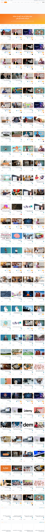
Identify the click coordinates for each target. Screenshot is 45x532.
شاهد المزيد (2, 42)
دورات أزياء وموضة (41, 246)
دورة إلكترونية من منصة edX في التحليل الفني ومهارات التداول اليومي (39, 385)
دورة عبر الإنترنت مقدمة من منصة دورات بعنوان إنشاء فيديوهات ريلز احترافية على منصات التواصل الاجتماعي (6, 211)
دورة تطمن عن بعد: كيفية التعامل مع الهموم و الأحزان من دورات (17, 342)
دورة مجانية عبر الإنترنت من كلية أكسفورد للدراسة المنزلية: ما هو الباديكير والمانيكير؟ (6, 487)
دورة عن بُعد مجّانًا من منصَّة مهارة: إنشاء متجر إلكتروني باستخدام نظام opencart (17, 414)
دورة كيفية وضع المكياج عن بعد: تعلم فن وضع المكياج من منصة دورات (17, 487)
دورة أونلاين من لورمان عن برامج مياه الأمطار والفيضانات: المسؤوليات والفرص (6, 298)
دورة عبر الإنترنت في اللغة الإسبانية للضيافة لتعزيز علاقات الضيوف (39, 283)
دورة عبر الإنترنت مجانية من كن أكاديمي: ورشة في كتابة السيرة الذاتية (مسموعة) (17, 80)
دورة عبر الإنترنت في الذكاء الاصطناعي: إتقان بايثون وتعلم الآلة (6, 400)
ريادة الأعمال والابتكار (41, 260)
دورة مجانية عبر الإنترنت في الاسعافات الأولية (40, 239)
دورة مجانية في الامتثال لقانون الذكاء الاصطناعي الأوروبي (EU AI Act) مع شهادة (17, 167)
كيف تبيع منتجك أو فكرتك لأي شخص (7, 65)
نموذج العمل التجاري (20, 268)
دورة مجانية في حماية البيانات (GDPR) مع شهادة (17, 457)
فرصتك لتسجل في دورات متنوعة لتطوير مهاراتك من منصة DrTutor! (17, 182)
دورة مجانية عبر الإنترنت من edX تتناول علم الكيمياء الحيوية (17, 298)
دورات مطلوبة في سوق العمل (40, 71)
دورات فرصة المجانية (41, 42)
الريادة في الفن (20, 108)
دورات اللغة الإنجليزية (41, 493)
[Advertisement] (22, 530)
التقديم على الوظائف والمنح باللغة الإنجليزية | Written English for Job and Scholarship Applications (17, 501)
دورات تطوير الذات (41, 57)
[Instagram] (37, 0)
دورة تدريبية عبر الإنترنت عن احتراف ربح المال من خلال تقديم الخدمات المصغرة (28, 414)
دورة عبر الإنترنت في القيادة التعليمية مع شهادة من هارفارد (28, 182)
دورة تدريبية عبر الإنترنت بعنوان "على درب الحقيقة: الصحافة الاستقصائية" (29, 211)
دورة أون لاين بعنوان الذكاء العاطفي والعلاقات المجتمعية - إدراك (6, 327)
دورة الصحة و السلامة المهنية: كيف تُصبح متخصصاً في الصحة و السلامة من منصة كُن (17, 472)
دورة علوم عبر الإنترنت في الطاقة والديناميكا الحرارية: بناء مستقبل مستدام (40, 298)
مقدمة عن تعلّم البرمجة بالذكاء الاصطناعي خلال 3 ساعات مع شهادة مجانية (17, 400)
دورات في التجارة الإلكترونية (40, 435)
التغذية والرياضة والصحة (41, 187)
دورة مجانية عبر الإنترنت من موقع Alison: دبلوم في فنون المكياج (28, 487)
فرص (40, 2)
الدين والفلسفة (42, 333)
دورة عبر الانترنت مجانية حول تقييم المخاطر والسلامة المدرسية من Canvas (7, 472)
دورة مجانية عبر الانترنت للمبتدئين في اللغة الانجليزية (40, 36)
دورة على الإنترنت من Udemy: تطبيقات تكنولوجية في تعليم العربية (7, 516)
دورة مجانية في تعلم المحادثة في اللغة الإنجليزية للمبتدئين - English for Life (6, 51)
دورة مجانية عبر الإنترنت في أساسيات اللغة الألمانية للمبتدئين (17, 95)
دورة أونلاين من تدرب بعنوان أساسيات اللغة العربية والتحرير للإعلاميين (17, 211)
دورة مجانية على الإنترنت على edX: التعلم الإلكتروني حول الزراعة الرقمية (6, 356)
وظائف (31, 2)
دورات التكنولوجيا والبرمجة (40, 129)
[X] (38, 0)
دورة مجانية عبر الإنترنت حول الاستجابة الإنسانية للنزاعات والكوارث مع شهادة (28, 240)
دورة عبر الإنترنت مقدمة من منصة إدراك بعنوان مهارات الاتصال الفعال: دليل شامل (6, 80)
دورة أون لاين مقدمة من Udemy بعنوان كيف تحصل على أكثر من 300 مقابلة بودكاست (6, 429)
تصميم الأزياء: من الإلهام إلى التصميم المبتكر (17, 254)
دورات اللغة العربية (41, 507)
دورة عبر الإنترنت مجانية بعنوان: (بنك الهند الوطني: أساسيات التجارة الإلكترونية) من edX (17, 443)
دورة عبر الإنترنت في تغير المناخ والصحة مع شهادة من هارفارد (28, 356)
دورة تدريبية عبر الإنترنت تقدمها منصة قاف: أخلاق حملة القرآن (28, 342)
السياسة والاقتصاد (41, 304)
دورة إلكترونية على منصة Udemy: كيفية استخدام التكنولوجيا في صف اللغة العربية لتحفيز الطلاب (17, 516)
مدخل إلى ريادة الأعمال (30, 268)
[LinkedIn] (36, 0)
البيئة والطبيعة (42, 347)
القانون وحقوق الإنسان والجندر (40, 158)
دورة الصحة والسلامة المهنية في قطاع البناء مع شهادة (17, 371)
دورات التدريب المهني (41, 362)
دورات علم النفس (41, 144)
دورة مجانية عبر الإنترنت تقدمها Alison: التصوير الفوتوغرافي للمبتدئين (17, 124)
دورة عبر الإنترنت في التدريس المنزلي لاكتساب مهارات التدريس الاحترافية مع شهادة (40, 182)
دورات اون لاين (37, 2)
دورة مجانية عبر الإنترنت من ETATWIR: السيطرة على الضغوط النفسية (39, 65)
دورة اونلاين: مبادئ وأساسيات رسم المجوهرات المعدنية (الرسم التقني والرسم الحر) (6, 109)
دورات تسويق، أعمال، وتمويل (40, 217)
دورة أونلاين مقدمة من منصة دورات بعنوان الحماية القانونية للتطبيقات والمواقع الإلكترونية (6, 167)
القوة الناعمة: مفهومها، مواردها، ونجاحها (7, 312)
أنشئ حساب (6, 2)
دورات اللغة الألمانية (41, 522)
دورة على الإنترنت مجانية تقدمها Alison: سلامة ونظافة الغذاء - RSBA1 (17, 196)
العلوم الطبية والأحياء (41, 231)
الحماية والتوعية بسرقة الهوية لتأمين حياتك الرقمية (29, 458)
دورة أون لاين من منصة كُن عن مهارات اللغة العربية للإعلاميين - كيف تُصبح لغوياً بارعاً (28, 516)
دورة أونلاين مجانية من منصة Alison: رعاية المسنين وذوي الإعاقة (6, 196)
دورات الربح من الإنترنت (41, 405)
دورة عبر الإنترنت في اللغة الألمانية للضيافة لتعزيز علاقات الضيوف (6, 283)
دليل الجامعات (15, 2)
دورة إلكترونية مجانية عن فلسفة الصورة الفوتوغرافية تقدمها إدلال (40, 124)
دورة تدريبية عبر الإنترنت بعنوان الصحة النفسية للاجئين (17, 327)
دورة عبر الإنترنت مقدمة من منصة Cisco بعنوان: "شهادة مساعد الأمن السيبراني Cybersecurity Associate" (6, 458)
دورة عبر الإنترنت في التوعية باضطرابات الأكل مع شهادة (17, 153)
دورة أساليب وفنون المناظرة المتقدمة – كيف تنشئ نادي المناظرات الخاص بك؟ (39, 167)
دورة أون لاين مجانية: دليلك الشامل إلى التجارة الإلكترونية (6, 443)
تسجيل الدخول (2, 2)
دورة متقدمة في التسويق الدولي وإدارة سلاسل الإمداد (28, 371)
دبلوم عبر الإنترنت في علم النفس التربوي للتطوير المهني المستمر (6, 182)
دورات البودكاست (41, 420)
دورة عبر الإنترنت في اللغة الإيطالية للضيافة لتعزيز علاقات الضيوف (28, 283)
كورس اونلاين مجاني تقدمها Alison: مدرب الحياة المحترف (39, 196)
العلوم (43, 289)
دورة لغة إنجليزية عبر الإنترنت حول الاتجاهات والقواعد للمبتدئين (6, 501)
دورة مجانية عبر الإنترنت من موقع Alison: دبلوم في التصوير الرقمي (6, 36)
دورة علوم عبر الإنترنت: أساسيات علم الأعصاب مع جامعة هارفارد (17, 240)
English (11, 0)
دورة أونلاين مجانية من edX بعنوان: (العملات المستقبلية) (6, 385)
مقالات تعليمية (25, 2)
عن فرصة (8, 0)
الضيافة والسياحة (41, 275)
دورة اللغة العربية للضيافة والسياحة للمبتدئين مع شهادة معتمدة (17, 283)
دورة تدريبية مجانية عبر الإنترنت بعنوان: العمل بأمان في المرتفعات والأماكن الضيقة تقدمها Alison (28, 472)
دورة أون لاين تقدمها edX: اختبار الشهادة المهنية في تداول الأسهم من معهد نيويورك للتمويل (28, 385)
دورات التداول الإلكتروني (41, 376)
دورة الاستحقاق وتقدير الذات (30, 326)
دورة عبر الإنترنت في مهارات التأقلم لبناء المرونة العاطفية (6, 153)
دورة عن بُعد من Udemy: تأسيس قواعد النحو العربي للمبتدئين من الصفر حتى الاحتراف (39, 516)
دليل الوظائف (19, 2)
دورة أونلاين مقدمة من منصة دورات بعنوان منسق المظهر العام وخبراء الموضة (28, 254)
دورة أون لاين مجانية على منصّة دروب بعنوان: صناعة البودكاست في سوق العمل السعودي (17, 429)
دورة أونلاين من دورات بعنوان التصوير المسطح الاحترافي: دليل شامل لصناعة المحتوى (6, 124)
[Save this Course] (43, 37)
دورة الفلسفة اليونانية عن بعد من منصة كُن (6, 341)
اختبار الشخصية (28, 2)
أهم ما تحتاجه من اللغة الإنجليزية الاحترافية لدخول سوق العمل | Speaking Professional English (28, 51)
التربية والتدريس (42, 173)
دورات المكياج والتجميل (41, 478)
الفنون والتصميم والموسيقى (40, 100)
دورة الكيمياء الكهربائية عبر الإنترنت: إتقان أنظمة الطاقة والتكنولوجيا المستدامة (28, 298)
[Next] (5, 25)
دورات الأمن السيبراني (41, 449)
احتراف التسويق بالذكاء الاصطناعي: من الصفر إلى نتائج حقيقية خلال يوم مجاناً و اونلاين (28, 225)
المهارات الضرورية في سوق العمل (19, 50)
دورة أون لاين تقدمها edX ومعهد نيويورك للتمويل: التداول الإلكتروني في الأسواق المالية (18, 385)
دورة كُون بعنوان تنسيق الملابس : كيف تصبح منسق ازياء (6, 254)
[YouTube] (34, 0)
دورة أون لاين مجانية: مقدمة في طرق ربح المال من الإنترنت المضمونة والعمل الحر (39, 414)
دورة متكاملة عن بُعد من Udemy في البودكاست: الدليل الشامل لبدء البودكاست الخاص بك (39, 429)
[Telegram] (35, 0)
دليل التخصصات (22, 2)
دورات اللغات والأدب (41, 86)
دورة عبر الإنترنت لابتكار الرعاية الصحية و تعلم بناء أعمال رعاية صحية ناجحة (6, 240)
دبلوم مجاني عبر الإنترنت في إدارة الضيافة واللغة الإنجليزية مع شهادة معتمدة (6, 371)
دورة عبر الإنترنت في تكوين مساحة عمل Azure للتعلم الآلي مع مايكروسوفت (6, 138)
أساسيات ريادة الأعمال (8, 268)
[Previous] (44, 25)
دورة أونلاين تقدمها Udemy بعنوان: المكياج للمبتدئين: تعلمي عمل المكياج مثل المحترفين (40, 371)
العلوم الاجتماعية (42, 318)
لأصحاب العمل (2, 0)
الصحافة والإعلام (42, 202)
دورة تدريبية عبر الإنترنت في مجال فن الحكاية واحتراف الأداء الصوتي (28, 429)
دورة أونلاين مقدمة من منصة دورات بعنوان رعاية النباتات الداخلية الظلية (17, 356)
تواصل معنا (5, 0)
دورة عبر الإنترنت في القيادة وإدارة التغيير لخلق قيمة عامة (28, 313)
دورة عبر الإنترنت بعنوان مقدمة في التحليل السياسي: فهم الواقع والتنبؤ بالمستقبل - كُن (17, 313)
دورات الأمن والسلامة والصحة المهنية (39, 464)
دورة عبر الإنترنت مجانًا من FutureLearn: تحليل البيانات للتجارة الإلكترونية (6, 414)
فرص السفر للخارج (33, 2)
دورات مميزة (42, 27)
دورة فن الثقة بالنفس (31, 152)
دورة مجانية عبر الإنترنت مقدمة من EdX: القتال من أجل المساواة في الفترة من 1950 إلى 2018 (39, 342)
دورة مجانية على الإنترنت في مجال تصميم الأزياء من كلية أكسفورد (28, 109)
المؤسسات (13, 2)
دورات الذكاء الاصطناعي (41, 391)
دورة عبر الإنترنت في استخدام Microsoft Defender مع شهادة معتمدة (40, 458)
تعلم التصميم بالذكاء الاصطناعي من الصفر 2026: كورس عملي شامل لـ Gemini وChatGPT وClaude (29, 36)
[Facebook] (39, 0)
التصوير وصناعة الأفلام (41, 115)
